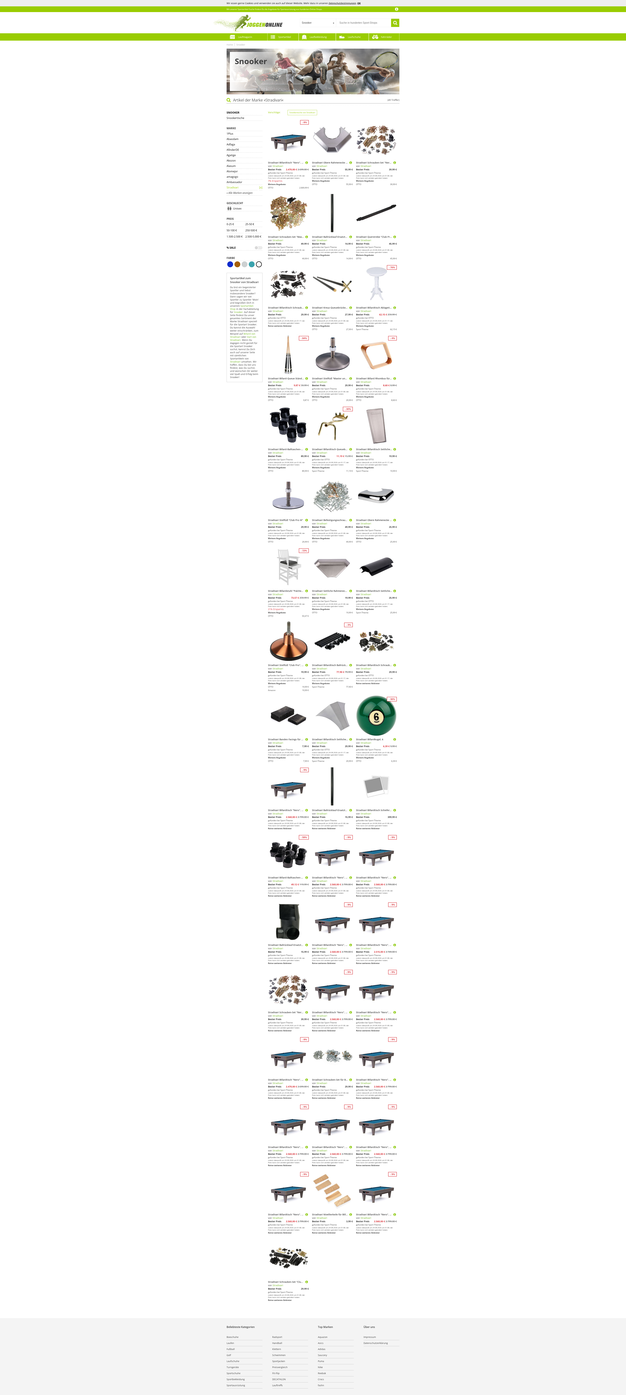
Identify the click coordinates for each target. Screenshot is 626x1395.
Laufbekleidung (318, 37)
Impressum (370, 1337)
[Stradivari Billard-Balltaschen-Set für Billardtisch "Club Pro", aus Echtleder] (306, 877)
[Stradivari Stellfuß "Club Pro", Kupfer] (306, 665)
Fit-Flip (276, 1373)
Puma (321, 1361)
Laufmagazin (245, 37)
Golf (229, 1355)
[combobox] (318, 23)
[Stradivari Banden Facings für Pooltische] (306, 739)
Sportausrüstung (236, 1385)
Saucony (322, 1355)
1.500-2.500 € (235, 236)
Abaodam (232, 139)
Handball (277, 1343)
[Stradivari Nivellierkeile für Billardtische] (350, 1214)
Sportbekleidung (236, 1379)
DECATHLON (279, 1379)
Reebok (322, 1373)
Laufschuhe (354, 37)
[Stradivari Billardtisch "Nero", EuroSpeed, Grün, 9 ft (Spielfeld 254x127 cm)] (306, 1079)
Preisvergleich (280, 1367)
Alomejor (232, 171)
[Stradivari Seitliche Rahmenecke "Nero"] (350, 591)
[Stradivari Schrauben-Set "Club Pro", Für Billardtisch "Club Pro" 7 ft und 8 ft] (306, 1282)
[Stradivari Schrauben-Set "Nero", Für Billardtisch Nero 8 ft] (306, 1012)
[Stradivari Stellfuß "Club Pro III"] (306, 520)
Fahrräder (386, 37)
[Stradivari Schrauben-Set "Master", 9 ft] (306, 237)
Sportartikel (284, 37)
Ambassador (234, 182)
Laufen (230, 1343)
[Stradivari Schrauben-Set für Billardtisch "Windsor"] (350, 1079)
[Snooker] (260, 188)
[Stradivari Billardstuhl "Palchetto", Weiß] (306, 591)
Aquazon (323, 1337)
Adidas (321, 1349)
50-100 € (232, 230)
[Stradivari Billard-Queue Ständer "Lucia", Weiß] (306, 378)
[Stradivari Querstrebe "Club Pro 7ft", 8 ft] (394, 237)
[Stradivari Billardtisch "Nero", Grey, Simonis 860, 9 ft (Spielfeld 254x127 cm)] (306, 810)
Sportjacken (278, 1361)
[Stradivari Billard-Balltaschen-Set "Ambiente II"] (306, 449)
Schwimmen (279, 1355)
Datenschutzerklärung (376, 1343)
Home (230, 44)
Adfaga (231, 144)
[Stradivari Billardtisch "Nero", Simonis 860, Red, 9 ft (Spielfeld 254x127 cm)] (394, 1079)
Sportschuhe (233, 1373)
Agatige (231, 155)
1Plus (230, 133)
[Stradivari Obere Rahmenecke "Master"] (350, 162)
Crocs (321, 1379)
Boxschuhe (232, 1337)
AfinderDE (233, 150)
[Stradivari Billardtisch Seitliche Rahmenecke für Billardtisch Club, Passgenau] (394, 591)
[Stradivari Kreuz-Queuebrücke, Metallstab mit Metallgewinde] (350, 307)
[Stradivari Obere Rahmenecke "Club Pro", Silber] (394, 520)
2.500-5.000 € (253, 236)
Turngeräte (233, 1367)
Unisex (237, 208)
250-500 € (251, 230)
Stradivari (232, 187)
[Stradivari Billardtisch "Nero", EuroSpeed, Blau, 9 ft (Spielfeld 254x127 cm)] (306, 162)
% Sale (231, 247)
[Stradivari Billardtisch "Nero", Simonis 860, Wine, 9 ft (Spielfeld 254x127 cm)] (306, 1147)
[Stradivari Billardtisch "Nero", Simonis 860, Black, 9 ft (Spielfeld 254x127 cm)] (394, 1214)
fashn (321, 1385)
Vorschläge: (274, 112)
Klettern (276, 1349)
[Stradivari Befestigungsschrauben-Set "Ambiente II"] (350, 520)
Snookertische (235, 118)
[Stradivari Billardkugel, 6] (394, 739)
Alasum (231, 166)
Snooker (240, 44)
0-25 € (230, 224)
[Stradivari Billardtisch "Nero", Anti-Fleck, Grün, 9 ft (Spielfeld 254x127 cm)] (394, 945)
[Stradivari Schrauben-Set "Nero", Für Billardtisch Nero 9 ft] (394, 162)
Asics (320, 1343)
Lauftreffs (277, 1385)
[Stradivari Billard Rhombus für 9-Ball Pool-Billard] (394, 378)
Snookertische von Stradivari (302, 112)
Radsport (277, 1337)
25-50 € (249, 224)
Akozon (231, 160)
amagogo (232, 176)
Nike (320, 1367)
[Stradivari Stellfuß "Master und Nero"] (350, 378)
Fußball (231, 1349)
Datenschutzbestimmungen (342, 3)
